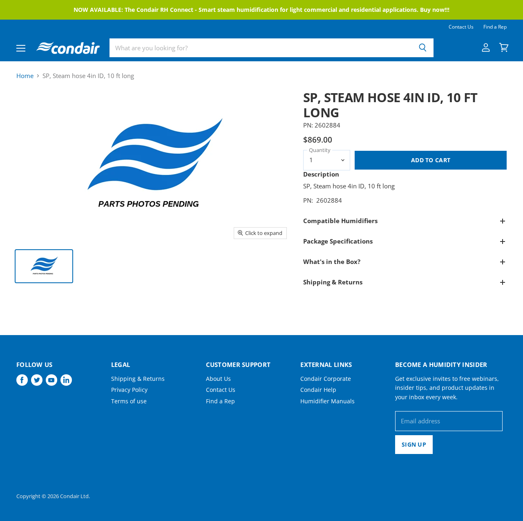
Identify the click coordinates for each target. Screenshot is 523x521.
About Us (218, 378)
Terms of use (129, 401)
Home (25, 75)
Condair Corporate (325, 378)
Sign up (414, 444)
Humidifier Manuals (327, 401)
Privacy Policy (129, 390)
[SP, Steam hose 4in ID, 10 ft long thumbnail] (44, 266)
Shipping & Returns (138, 378)
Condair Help (318, 390)
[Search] (423, 47)
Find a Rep (495, 27)
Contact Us (461, 27)
